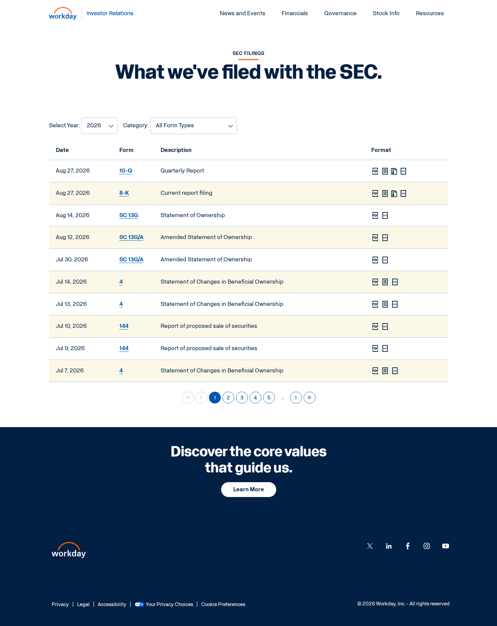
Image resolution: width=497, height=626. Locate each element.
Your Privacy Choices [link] (169, 604)
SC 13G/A (131, 237)
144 (123, 326)
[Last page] (309, 397)
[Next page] (296, 397)
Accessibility (112, 605)
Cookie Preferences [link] (223, 604)
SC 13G (128, 215)
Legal (83, 605)
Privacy (60, 605)
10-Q (125, 171)
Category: (136, 125)
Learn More (248, 489)
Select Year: (64, 125)
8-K (124, 193)
